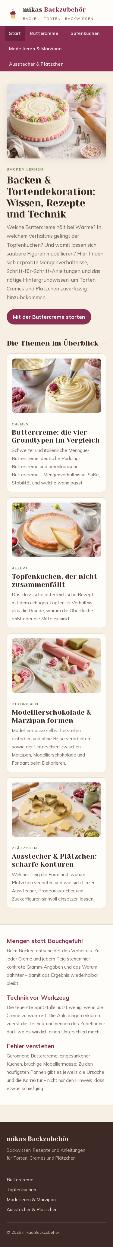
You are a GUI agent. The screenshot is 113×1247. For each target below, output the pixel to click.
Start (15, 33)
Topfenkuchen (83, 33)
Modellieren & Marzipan (35, 49)
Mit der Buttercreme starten (49, 317)
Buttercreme (44, 33)
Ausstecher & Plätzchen (36, 64)
